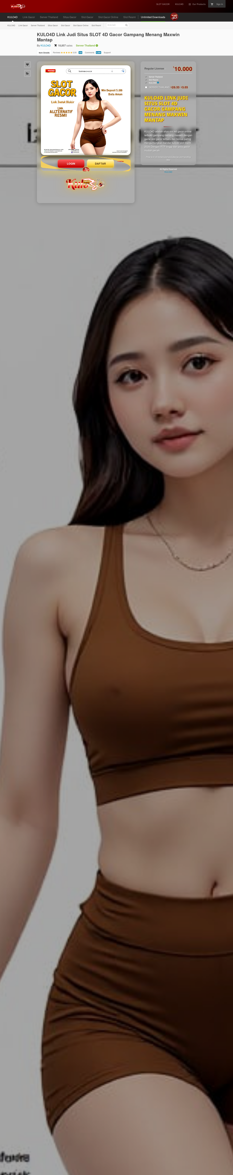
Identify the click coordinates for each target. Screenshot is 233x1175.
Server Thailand (38, 25)
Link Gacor (23, 25)
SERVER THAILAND (168, 87)
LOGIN (71, 163)
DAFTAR (100, 163)
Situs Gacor (53, 25)
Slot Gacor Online (80, 25)
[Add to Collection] (27, 73)
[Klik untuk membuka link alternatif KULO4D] (86, 110)
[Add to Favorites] (27, 64)
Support (107, 52)
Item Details (44, 52)
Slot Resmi (96, 25)
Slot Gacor (65, 25)
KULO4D (11, 25)
